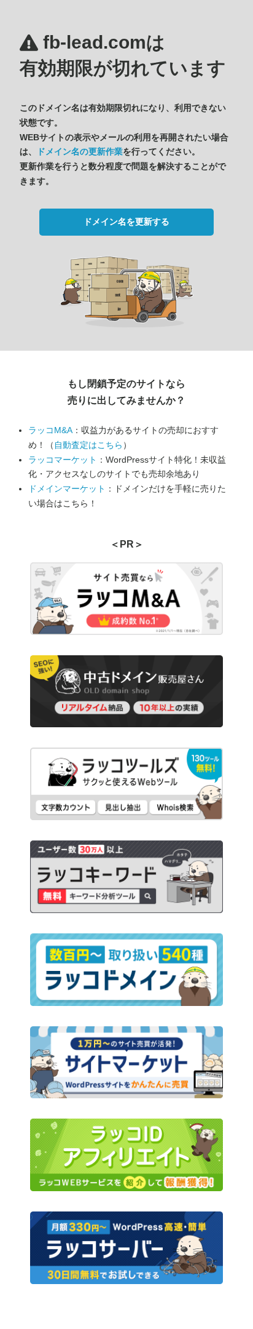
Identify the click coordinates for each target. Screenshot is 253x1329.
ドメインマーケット (67, 488)
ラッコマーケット (62, 460)
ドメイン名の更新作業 (80, 151)
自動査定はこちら (88, 445)
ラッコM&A (50, 430)
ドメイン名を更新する (126, 221)
